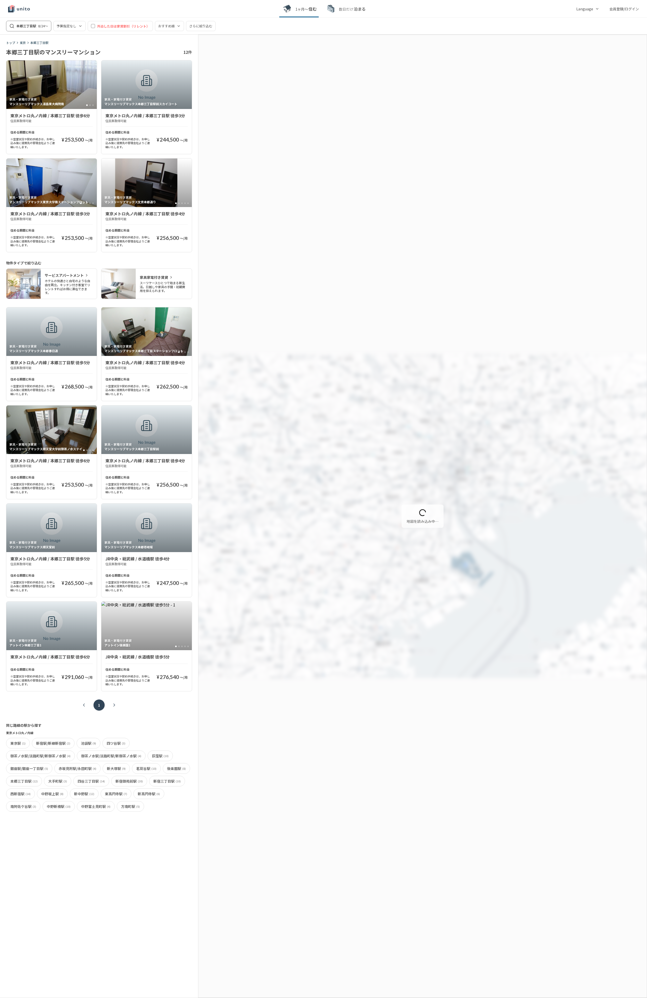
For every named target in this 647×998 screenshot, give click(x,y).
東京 (23, 43)
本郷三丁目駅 (39, 43)
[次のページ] (114, 705)
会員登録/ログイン (624, 9)
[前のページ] (83, 705)
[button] (420, 499)
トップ (10, 43)
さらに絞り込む (200, 26)
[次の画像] (91, 85)
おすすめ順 (166, 26)
